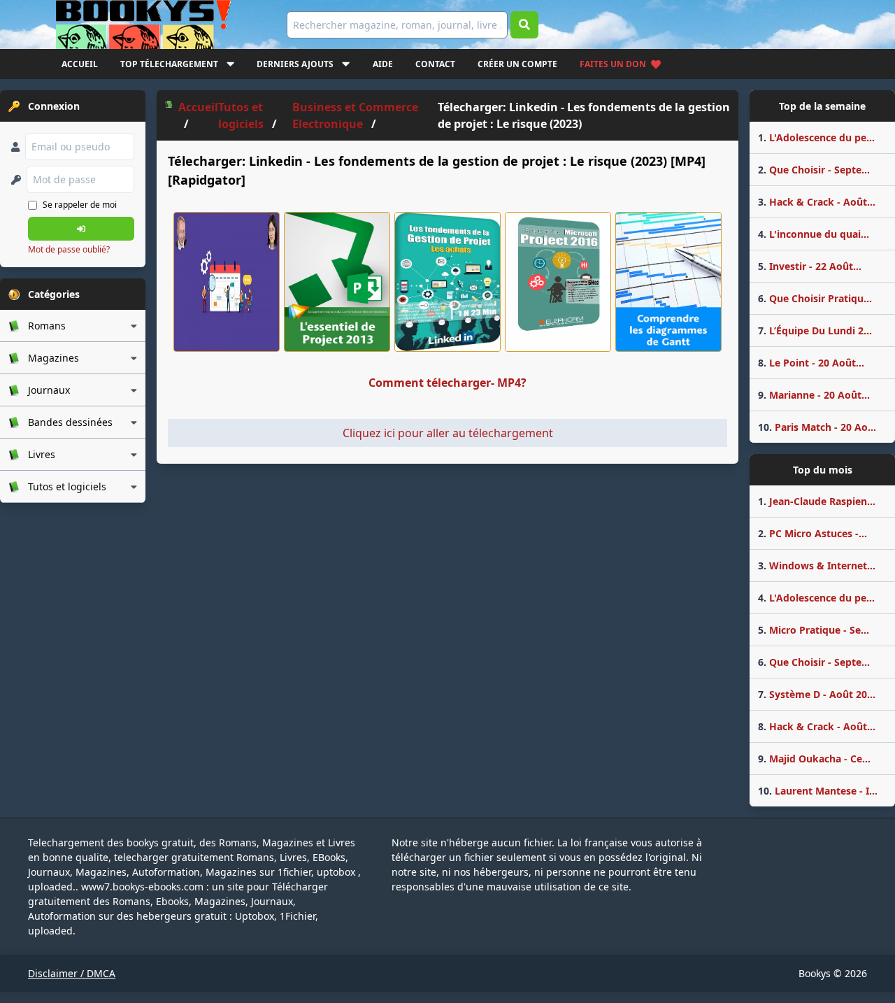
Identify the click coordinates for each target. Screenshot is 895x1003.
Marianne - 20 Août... (814, 394)
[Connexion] (81, 229)
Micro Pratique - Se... (813, 629)
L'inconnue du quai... (813, 234)
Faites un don (613, 64)
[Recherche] (524, 24)
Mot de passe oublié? (69, 249)
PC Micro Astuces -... (812, 533)
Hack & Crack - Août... (816, 201)
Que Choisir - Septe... (814, 169)
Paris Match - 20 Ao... (817, 427)
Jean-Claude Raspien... (816, 501)
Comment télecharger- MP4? (447, 382)
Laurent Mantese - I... (818, 790)
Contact (435, 64)
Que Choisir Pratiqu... (815, 298)
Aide (383, 64)
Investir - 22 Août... (809, 266)
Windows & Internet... (816, 565)
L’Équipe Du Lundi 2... (815, 330)
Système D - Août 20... (816, 694)
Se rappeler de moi (80, 205)
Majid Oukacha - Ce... (814, 758)
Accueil (80, 64)
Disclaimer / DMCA (71, 973)
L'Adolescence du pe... (816, 137)
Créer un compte (517, 64)
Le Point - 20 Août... (811, 362)
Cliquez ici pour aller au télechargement (448, 433)
